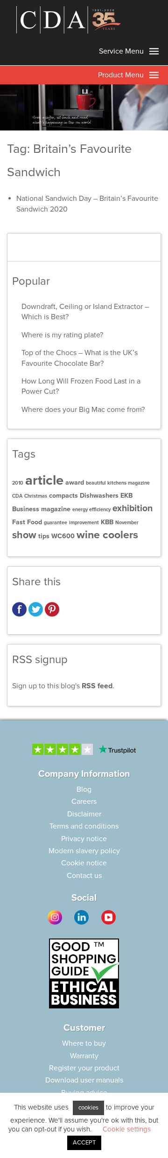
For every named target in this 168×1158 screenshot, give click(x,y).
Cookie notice (84, 863)
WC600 (63, 536)
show (24, 535)
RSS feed (97, 686)
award (74, 482)
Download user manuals (84, 1080)
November (127, 523)
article (44, 480)
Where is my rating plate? (62, 335)
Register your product (84, 1068)
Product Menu (122, 75)
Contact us (84, 875)
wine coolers (107, 534)
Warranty (84, 1056)
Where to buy (84, 1043)
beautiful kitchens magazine (118, 483)
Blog (84, 789)
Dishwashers (99, 496)
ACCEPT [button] (84, 1142)
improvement (84, 523)
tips (43, 536)
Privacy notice (84, 838)
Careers (84, 801)
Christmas (35, 496)
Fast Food (27, 522)
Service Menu (122, 51)
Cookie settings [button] (127, 1129)
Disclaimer (84, 814)
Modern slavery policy (84, 851)
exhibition (132, 508)
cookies (88, 1107)
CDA (17, 496)
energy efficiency (91, 510)
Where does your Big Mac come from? (83, 409)
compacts (63, 496)
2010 (17, 483)
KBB (107, 522)
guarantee (55, 523)
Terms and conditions (84, 826)
